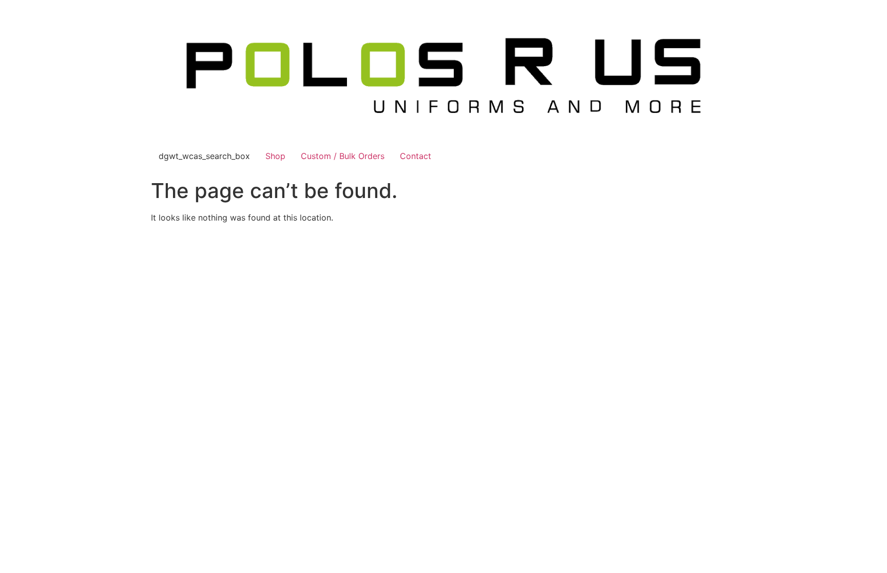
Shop (275, 156)
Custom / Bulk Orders (342, 156)
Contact (415, 156)
